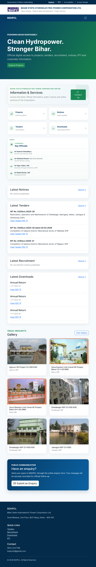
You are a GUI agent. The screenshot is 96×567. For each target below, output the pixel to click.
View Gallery (81, 333)
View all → (82, 190)
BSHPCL (12, 18)
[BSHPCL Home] (13, 9)
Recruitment (12, 532)
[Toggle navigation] (85, 18)
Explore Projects (16, 65)
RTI (8, 538)
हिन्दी (59, 2)
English (51, 2)
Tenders (10, 529)
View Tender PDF (18, 221)
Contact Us (78, 96)
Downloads (12, 535)
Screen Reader (82, 2)
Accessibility (68, 2)
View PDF (14, 289)
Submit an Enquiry (27, 483)
